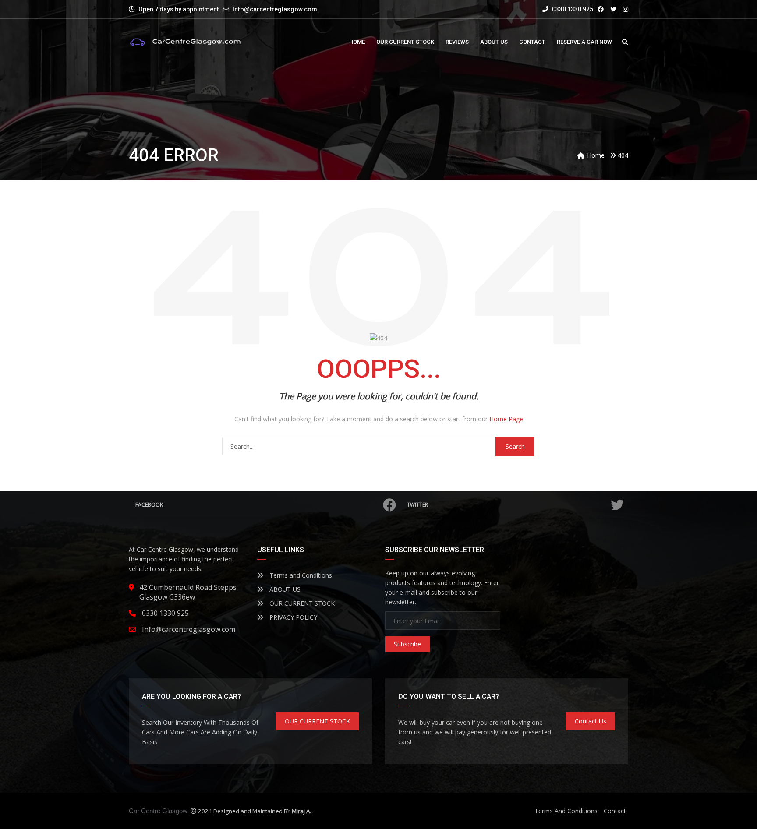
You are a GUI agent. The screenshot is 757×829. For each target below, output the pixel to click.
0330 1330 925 (572, 9)
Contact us (590, 721)
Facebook (149, 504)
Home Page (506, 419)
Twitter (417, 504)
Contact (615, 811)
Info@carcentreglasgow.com (275, 9)
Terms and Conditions (300, 575)
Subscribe (407, 644)
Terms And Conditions (566, 811)
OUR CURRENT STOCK (301, 603)
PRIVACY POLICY (292, 617)
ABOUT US (284, 589)
